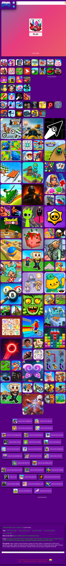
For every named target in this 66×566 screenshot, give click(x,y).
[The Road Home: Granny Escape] (27, 108)
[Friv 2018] (13, 3)
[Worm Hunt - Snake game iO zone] (3, 116)
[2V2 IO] (11, 82)
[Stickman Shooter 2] (27, 65)
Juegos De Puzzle (46, 428)
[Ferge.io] (3, 91)
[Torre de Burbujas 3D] (34, 108)
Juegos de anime (36, 530)
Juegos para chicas (24, 530)
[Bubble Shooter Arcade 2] (11, 99)
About (20, 561)
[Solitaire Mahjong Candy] (11, 74)
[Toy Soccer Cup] (19, 74)
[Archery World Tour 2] (3, 108)
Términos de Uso (42, 561)
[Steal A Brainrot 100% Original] (3, 82)
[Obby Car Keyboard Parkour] (50, 74)
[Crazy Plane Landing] (19, 108)
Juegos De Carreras (25, 421)
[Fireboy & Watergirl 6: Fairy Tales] (42, 116)
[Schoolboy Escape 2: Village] (11, 91)
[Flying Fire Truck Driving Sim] (42, 65)
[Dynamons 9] (34, 116)
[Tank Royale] (34, 65)
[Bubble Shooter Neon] (50, 108)
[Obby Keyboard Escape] (42, 74)
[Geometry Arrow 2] (19, 99)
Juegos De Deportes (36, 435)
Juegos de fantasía (49, 530)
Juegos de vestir (11, 530)
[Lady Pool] (3, 65)
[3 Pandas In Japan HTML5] (50, 65)
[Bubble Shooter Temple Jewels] (19, 116)
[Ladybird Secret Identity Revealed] (11, 65)
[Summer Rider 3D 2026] (19, 91)
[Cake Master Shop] (58, 65)
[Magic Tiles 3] (11, 108)
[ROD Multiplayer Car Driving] (3, 74)
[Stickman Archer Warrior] (11, 116)
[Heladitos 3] (27, 99)
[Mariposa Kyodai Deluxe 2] (58, 108)
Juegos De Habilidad (14, 435)
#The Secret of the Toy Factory (46, 539)
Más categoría (7, 533)
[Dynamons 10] (42, 108)
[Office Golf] (34, 74)
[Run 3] (27, 91)
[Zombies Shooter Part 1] (19, 65)
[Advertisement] (52, 88)
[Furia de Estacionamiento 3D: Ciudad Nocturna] (27, 82)
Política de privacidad (29, 561)
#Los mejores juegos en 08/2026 (22, 540)
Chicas (19, 527)
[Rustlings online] (27, 74)
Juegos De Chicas (46, 421)
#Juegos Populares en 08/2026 (40, 540)
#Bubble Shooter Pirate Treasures (20, 539)
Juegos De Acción (57, 435)
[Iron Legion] (58, 74)
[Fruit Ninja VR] (3, 99)
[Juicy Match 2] (19, 82)
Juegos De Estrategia (24, 428)
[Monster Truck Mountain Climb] (27, 116)
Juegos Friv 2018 (9, 527)
